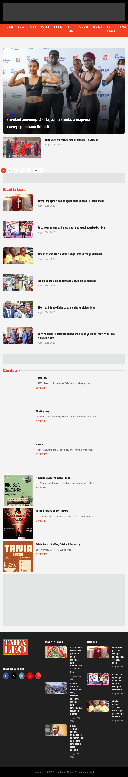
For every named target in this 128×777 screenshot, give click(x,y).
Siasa (21, 26)
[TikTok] (22, 676)
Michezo (97, 26)
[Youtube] (30, 676)
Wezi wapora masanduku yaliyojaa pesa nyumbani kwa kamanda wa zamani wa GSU (76, 659)
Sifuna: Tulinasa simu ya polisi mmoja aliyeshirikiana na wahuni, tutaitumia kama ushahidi (77, 737)
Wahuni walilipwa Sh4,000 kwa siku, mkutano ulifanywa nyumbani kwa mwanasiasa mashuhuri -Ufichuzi (76, 698)
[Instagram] (38, 676)
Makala (45, 26)
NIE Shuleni (111, 28)
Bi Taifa (70, 28)
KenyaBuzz (10, 371)
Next (39, 170)
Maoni (33, 26)
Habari (9, 26)
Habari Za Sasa (13, 190)
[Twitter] (14, 676)
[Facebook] (6, 676)
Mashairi (83, 26)
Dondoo (58, 26)
